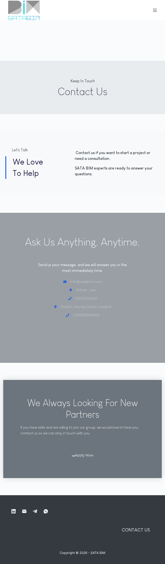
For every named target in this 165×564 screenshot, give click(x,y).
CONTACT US (136, 529)
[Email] (24, 511)
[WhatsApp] (45, 511)
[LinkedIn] (13, 511)
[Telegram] (35, 511)
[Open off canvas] (155, 10)
